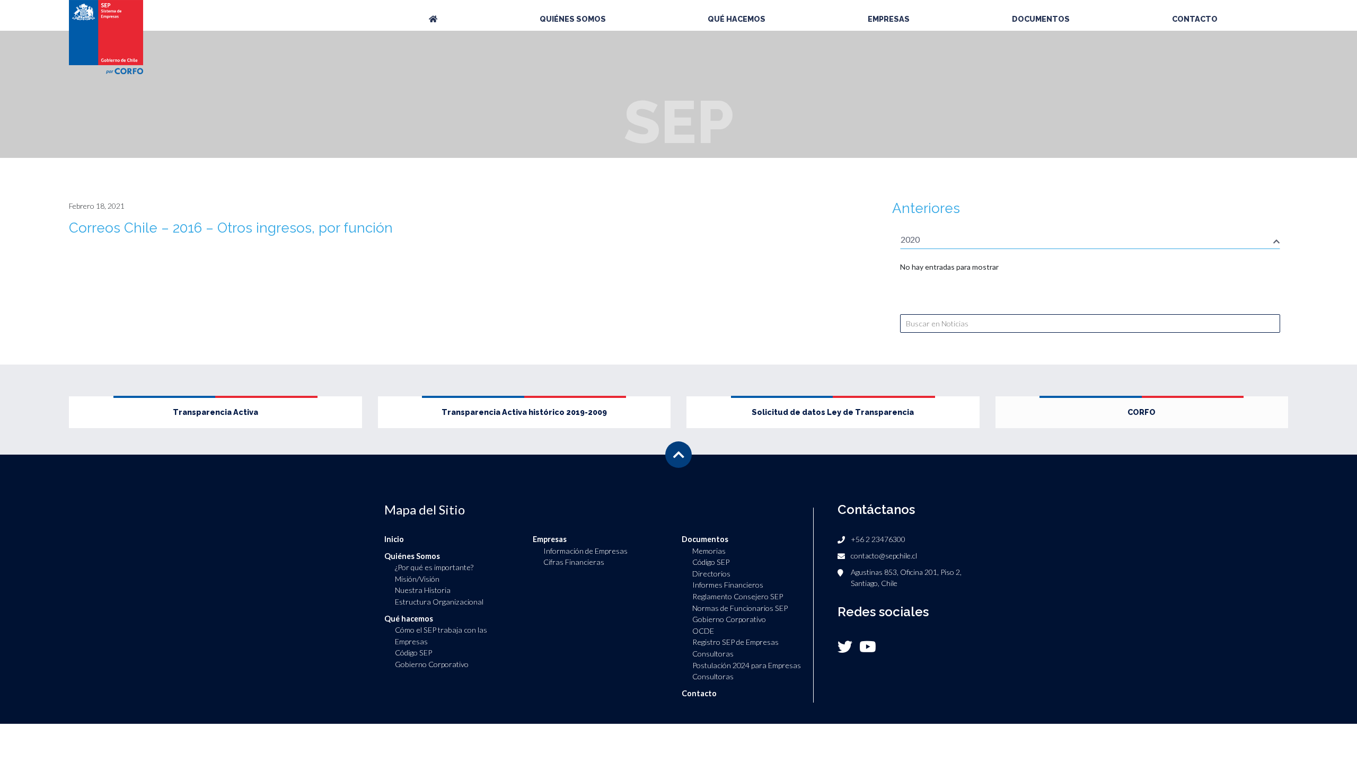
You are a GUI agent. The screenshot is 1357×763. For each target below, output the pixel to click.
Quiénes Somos (573, 18)
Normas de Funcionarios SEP (740, 608)
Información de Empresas (585, 550)
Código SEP (413, 652)
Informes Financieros (727, 584)
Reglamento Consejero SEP (737, 596)
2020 (910, 239)
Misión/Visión (417, 578)
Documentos (1041, 18)
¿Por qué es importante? (434, 567)
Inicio (394, 539)
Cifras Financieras (573, 561)
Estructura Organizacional (439, 601)
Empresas (889, 18)
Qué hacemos (736, 18)
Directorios (711, 573)
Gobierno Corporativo (432, 664)
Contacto (1195, 18)
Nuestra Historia (423, 590)
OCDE (703, 630)
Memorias (709, 550)
